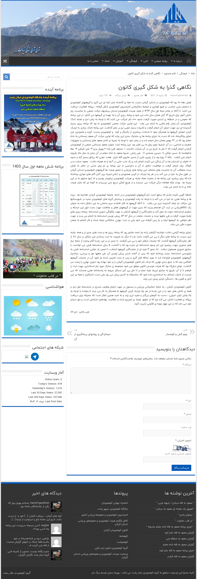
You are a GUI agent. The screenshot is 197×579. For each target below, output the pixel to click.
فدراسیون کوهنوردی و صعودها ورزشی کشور (104, 515)
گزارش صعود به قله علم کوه (179, 532)
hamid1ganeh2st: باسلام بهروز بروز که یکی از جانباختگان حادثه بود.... (28, 504)
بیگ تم (96, 573)
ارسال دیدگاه (120, 95)
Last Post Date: (53, 401)
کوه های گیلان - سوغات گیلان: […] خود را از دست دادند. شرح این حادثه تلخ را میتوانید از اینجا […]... (35, 517)
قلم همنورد (170, 73)
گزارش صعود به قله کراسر (180, 556)
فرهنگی (133, 61)
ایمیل (187, 414)
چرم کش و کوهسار (176, 332)
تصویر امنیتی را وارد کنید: (177, 454)
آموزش (119, 61)
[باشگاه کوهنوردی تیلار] (98, 29)
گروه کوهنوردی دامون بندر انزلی (111, 548)
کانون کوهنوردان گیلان (116, 530)
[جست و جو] (6, 77)
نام (188, 401)
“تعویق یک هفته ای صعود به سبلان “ (174, 509)
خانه (189, 61)
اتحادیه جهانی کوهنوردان (115, 503)
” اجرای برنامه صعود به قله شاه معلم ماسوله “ (170, 527)
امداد (106, 61)
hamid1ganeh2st (179, 95)
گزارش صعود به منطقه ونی (180, 538)
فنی (145, 61)
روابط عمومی (160, 61)
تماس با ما (93, 61)
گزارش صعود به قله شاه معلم (178, 544)
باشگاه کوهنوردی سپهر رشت (112, 509)
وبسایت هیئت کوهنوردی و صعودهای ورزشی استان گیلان (101, 555)
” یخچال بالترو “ (186, 515)
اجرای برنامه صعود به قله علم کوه (176, 550)
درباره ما (178, 61)
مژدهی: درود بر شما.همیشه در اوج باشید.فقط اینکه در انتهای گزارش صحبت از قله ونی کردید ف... (28, 541)
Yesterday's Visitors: (44, 388)
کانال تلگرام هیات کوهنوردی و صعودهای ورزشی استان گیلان (103, 522)
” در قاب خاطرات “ (47, 276)
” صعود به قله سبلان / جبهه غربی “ (175, 503)
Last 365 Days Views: (40, 397)
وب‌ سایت (186, 427)
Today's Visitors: (48, 384)
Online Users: (52, 379)
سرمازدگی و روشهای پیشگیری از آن (92, 334)
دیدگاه (187, 365)
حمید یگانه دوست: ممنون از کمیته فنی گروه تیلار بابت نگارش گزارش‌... (28, 553)
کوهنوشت (122, 542)
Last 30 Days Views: (42, 393)
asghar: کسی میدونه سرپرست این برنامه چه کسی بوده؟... (27, 527)
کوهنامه (123, 536)
